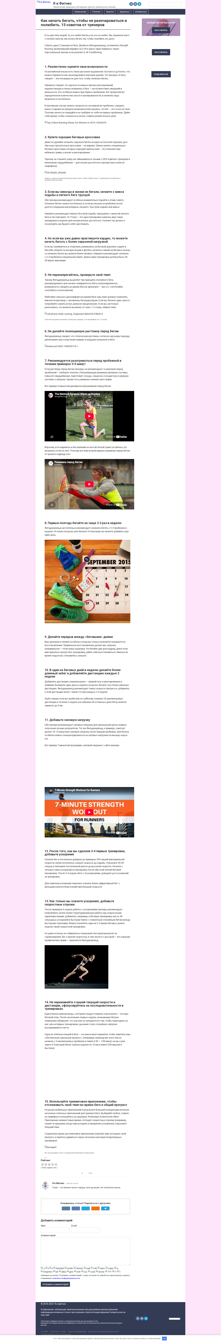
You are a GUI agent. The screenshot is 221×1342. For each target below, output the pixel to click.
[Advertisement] (87, 768)
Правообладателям (77, 1331)
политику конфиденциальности (66, 1278)
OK (164, 1338)
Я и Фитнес (62, 3)
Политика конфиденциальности (103, 1331)
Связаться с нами (57, 1331)
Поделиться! (161, 74)
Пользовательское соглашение (56, 1334)
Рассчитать (161, 30)
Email (74, 1225)
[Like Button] (46, 1157)
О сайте (44, 1331)
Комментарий (48, 1235)
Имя (43, 1225)
